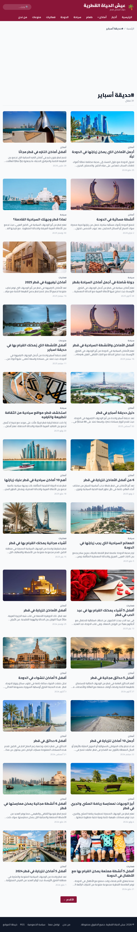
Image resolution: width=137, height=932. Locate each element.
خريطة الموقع (10, 924)
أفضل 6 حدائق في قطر (50, 741)
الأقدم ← (68, 899)
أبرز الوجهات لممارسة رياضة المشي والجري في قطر (102, 806)
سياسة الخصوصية (36, 924)
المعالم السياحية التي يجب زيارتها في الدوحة (107, 545)
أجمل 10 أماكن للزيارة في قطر (112, 741)
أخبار (114, 17)
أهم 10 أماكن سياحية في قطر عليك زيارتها (35, 480)
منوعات (36, 17)
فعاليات (50, 17)
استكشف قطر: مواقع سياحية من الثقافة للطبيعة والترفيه (35, 415)
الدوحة (64, 17)
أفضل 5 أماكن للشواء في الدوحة (42, 678)
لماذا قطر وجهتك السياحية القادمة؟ (39, 219)
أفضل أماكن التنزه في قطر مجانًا (42, 152)
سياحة (77, 17)
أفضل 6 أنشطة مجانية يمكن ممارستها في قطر (35, 806)
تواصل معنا (54, 924)
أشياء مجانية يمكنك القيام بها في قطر (37, 543)
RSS (22, 924)
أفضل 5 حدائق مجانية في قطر (112, 678)
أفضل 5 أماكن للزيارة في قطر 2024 (41, 871)
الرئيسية (127, 17)
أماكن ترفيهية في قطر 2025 (45, 282)
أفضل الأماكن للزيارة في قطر (45, 610)
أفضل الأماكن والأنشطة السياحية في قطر (103, 345)
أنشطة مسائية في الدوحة (115, 219)
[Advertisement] (68, 61)
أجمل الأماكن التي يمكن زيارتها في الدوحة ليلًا (103, 154)
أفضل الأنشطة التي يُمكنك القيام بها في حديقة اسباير (36, 347)
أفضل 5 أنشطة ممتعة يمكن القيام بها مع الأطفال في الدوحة (103, 873)
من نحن (22, 17)
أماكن (102, 17)
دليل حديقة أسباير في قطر (115, 413)
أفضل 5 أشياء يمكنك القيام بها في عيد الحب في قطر (105, 612)
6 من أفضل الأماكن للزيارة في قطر (109, 480)
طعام (89, 17)
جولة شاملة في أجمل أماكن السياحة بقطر (103, 282)
